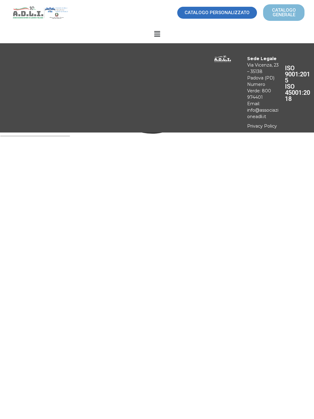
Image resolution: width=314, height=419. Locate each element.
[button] (157, 34)
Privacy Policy (262, 126)
